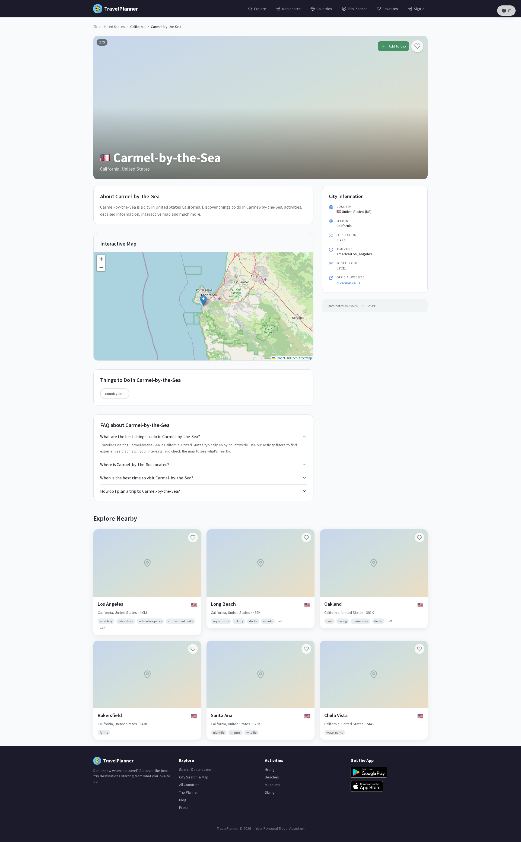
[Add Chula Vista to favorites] (419, 649)
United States (114, 26)
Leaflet (280, 358)
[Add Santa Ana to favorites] (306, 649)
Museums (272, 784)
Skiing (270, 792)
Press (184, 807)
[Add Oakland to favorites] (419, 537)
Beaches (272, 777)
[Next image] (419, 107)
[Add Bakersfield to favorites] (193, 649)
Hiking (270, 769)
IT (509, 10)
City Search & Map (193, 777)
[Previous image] (102, 107)
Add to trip (397, 46)
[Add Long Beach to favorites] (306, 537)
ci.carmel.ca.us (348, 283)
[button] (203, 300)
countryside (115, 393)
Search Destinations (195, 769)
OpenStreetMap (301, 358)
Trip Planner (188, 792)
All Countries (189, 784)
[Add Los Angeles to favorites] (193, 537)
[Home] (95, 27)
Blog (182, 799)
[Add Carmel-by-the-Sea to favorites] (417, 46)
